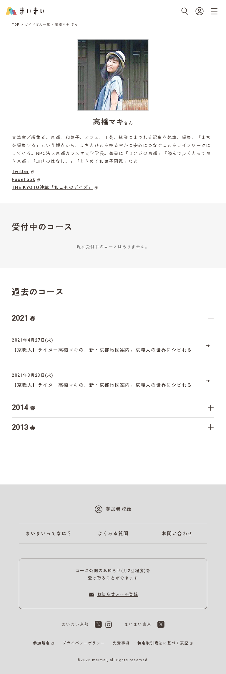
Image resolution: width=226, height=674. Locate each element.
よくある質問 (113, 533)
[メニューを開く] (214, 11)
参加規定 (41, 643)
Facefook (23, 179)
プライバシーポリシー (83, 643)
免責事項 (121, 643)
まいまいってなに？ (49, 533)
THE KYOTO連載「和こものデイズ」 (52, 187)
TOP (16, 25)
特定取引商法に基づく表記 (163, 643)
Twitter (20, 171)
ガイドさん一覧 (37, 25)
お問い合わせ (177, 533)
